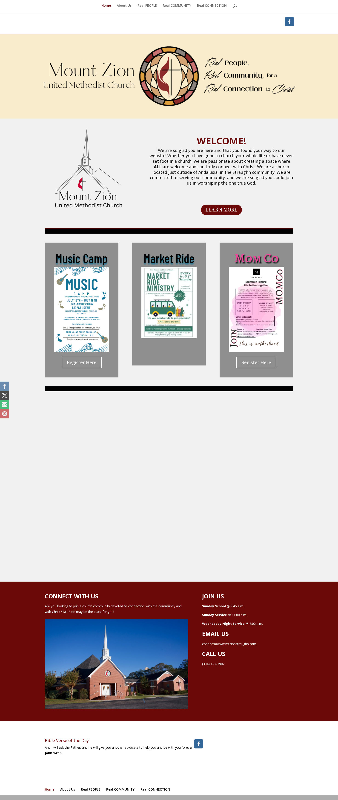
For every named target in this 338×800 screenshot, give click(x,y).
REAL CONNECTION (256, 415)
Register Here (82, 362)
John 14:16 (53, 753)
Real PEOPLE (147, 6)
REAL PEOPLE (82, 415)
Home (106, 6)
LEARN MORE (221, 209)
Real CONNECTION (212, 6)
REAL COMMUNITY (169, 415)
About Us (124, 6)
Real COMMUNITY (177, 6)
